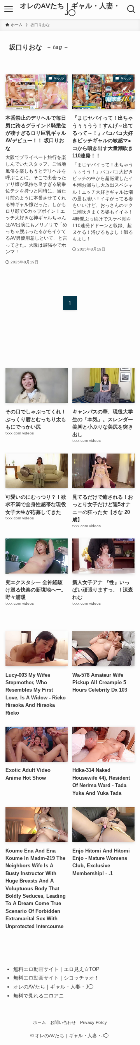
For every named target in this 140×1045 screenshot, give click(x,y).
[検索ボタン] (131, 9)
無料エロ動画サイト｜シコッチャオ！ (56, 978)
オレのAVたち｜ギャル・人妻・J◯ (70, 9)
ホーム (39, 1022)
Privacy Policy (93, 1022)
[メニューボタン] (8, 9)
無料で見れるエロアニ (38, 996)
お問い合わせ (63, 1022)
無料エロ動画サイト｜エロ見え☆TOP (56, 969)
